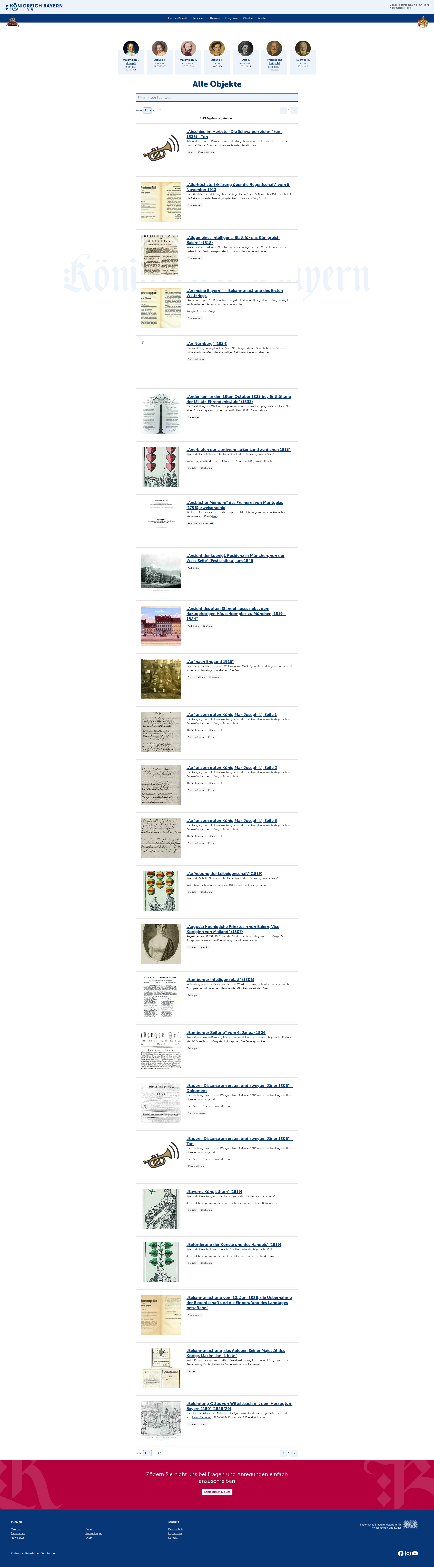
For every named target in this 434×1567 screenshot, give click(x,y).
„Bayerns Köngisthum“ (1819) (214, 1191)
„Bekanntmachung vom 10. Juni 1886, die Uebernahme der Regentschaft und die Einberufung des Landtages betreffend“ (239, 1302)
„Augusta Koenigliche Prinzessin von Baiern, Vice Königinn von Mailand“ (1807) (232, 929)
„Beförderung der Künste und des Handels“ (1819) (233, 1244)
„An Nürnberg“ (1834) (206, 343)
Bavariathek (18, 1533)
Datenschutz (175, 1529)
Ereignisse (231, 18)
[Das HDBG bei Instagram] (408, 1553)
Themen (215, 18)
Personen (198, 18)
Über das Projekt (177, 18)
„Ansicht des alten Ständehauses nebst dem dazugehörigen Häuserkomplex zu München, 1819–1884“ (236, 613)
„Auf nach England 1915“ (210, 661)
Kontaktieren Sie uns (217, 1492)
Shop (88, 1537)
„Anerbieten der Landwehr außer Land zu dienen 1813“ (238, 449)
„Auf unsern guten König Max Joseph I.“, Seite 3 (231, 820)
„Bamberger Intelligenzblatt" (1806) (220, 979)
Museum (16, 1529)
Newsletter (17, 1537)
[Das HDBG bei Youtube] (415, 1553)
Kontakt (172, 1537)
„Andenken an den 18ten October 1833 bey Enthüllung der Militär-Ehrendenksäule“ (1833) (238, 399)
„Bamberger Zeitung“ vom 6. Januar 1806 (226, 1032)
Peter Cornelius (201, 1417)
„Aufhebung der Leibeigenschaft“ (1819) (224, 873)
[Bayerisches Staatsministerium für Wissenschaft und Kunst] (383, 1528)
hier (214, 516)
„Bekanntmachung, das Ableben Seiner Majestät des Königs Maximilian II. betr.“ (235, 1353)
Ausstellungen (93, 1533)
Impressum (175, 1533)
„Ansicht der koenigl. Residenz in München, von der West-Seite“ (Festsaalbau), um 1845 (235, 558)
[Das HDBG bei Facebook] (400, 1553)
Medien (262, 18)
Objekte (248, 18)
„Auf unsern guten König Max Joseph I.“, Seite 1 (231, 714)
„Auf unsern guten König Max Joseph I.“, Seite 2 (231, 767)
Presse (89, 1529)
